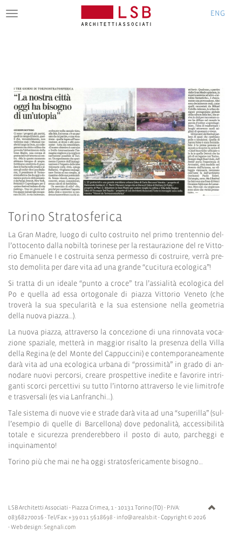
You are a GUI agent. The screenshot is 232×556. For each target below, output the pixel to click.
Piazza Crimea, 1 (93, 508)
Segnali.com (60, 527)
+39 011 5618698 (91, 517)
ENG (217, 13)
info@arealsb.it (137, 517)
